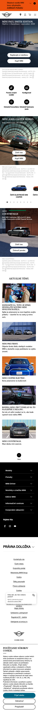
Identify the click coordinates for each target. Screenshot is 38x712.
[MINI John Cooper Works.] (19, 140)
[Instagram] (10, 526)
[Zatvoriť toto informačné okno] (34, 3)
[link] (20, 15)
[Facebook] (5, 526)
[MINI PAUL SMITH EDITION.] (19, 43)
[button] (25, 15)
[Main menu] (35, 15)
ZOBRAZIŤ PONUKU (15, 8)
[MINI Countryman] (19, 232)
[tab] (7, 202)
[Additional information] (30, 3)
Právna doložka (17, 547)
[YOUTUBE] (15, 526)
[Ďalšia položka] (35, 188)
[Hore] (19, 455)
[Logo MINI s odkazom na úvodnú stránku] (19, 633)
